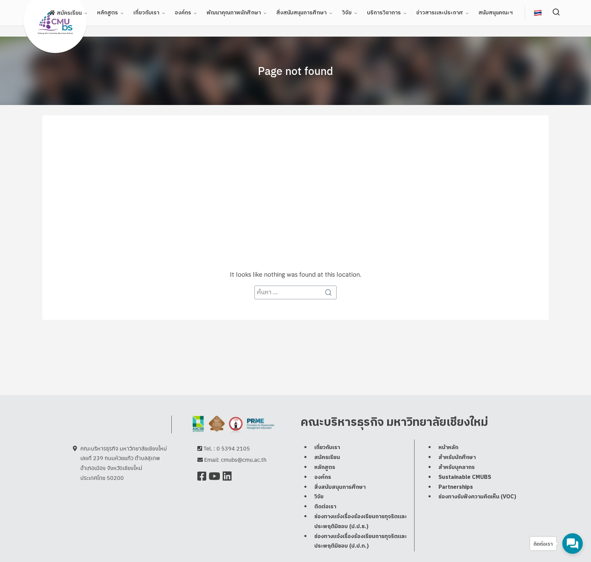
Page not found (295, 70)
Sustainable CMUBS (464, 477)
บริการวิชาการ (384, 12)
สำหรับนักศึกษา (457, 457)
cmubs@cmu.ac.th (243, 459)
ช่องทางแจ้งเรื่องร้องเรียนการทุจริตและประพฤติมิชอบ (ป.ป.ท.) (360, 541)
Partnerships (455, 487)
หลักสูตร (107, 12)
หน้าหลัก (448, 447)
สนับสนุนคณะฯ (495, 12)
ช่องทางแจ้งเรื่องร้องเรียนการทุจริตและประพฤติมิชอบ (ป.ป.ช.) (360, 521)
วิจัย (347, 12)
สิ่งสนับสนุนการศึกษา (301, 12)
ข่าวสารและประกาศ (439, 12)
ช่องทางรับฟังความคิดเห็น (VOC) (477, 496)
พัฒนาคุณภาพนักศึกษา (234, 12)
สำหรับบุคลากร (456, 467)
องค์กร (183, 12)
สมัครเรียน (69, 13)
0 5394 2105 (233, 448)
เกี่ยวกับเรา (146, 12)
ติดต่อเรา (325, 506)
